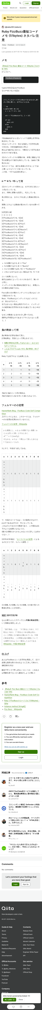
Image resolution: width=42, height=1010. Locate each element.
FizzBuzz (11, 45)
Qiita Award (27, 948)
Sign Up (26, 884)
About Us (5, 992)
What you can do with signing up (15, 747)
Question (23, 8)
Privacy (4, 938)
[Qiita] (6, 3)
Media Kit (5, 945)
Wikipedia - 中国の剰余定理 (14, 644)
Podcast (5, 983)
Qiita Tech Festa (28, 945)
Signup (36, 3)
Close (21, 999)
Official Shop (27, 972)
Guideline (5, 941)
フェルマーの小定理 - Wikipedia (14, 424)
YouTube (5, 979)
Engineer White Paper (30, 952)
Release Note (27, 931)
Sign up (21, 752)
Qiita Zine (26, 969)
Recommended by (18, 773)
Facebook (5, 976)
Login (27, 3)
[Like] (4, 716)
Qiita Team (27, 965)
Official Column (28, 938)
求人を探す (9, 1000)
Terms (4, 934)
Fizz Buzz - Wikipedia (13, 709)
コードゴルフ (20, 45)
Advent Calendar (29, 941)
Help (3, 952)
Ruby (4, 45)
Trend (5, 8)
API (24, 955)
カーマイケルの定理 (24, 539)
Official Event (34, 8)
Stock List (13, 8)
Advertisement (7, 955)
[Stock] (10, 716)
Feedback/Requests (9, 948)
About (4, 931)
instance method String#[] (15, 706)
